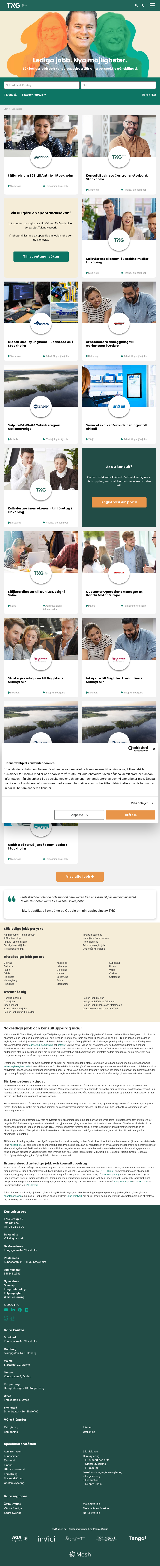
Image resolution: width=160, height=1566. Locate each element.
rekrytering (34, 1045)
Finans (8, 1464)
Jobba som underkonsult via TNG (100, 1008)
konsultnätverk (74, 1196)
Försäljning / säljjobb (57, 186)
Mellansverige (91, 1503)
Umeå (112, 966)
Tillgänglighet (13, 1293)
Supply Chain (93, 1483)
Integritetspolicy (15, 1289)
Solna (13, 605)
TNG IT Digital (106, 1171)
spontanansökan (13, 1196)
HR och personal (14, 1469)
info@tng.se (11, 1222)
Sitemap (9, 1285)
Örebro (113, 973)
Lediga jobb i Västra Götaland (99, 1001)
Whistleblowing (14, 1296)
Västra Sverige (13, 1508)
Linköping (15, 522)
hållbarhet (15, 1145)
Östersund (114, 977)
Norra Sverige (91, 1512)
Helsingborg (10, 980)
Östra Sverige (12, 1503)
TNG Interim (32, 1185)
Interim (87, 1427)
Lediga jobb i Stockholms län (19, 1012)
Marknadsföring (13, 1478)
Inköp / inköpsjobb (55, 692)
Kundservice (11, 1456)
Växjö (91, 439)
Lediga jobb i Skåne (93, 998)
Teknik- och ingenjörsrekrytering (102, 1472)
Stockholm (15, 186)
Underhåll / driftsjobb (94, 948)
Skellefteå (10, 1407)
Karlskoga (62, 963)
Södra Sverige (12, 1512)
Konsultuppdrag (12, 998)
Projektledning (90, 941)
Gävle (7, 973)
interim (61, 1045)
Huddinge (9, 984)
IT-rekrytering (91, 1456)
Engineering (92, 1476)
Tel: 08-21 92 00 (14, 1226)
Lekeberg (15, 692)
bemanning (47, 1045)
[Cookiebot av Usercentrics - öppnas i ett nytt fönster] (131, 749)
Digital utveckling (95, 1463)
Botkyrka (8, 966)
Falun (7, 970)
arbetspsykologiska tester (17, 1066)
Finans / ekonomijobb (135, 189)
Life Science (90, 1451)
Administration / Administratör (19, 934)
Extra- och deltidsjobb (15, 1008)
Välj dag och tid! (14, 1238)
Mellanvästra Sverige (96, 1508)
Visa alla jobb (78, 877)
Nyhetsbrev (11, 1281)
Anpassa (77, 815)
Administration (12, 1451)
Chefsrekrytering (14, 1482)
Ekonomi (9, 1460)
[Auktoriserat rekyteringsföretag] (12, 1318)
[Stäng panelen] (154, 748)
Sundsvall (114, 963)
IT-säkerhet (92, 1467)
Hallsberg (93, 356)
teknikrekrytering (111, 1174)
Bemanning (11, 1431)
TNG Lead (141, 1181)
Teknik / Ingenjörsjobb (57, 356)
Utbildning (89, 1431)
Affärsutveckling (12, 938)
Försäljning (11, 1473)
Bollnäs (14, 439)
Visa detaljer (139, 803)
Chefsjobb (9, 1001)
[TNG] (17, 5)
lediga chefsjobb (123, 1181)
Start (6, 109)
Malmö (91, 605)
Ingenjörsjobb (11, 1005)
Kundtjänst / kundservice (96, 938)
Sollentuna (62, 977)
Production (92, 1480)
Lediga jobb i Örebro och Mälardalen (102, 1005)
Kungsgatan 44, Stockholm (20, 1250)
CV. (55, 1066)
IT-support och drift (13, 948)
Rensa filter (149, 94)
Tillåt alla (130, 815)
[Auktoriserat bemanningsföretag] (6, 1318)
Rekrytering (11, 1427)
